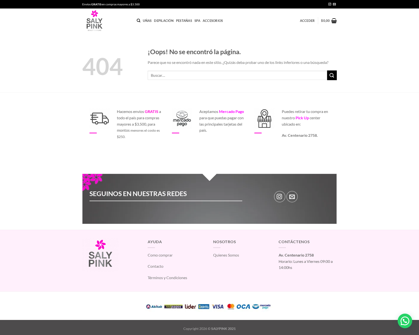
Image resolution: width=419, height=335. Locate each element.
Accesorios (213, 21)
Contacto (155, 266)
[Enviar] (332, 75)
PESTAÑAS (184, 21)
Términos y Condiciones (167, 277)
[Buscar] (138, 20)
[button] (405, 321)
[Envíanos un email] (334, 4)
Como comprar (160, 255)
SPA (197, 21)
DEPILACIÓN (164, 21)
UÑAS (147, 21)
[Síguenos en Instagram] (329, 4)
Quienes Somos (226, 255)
